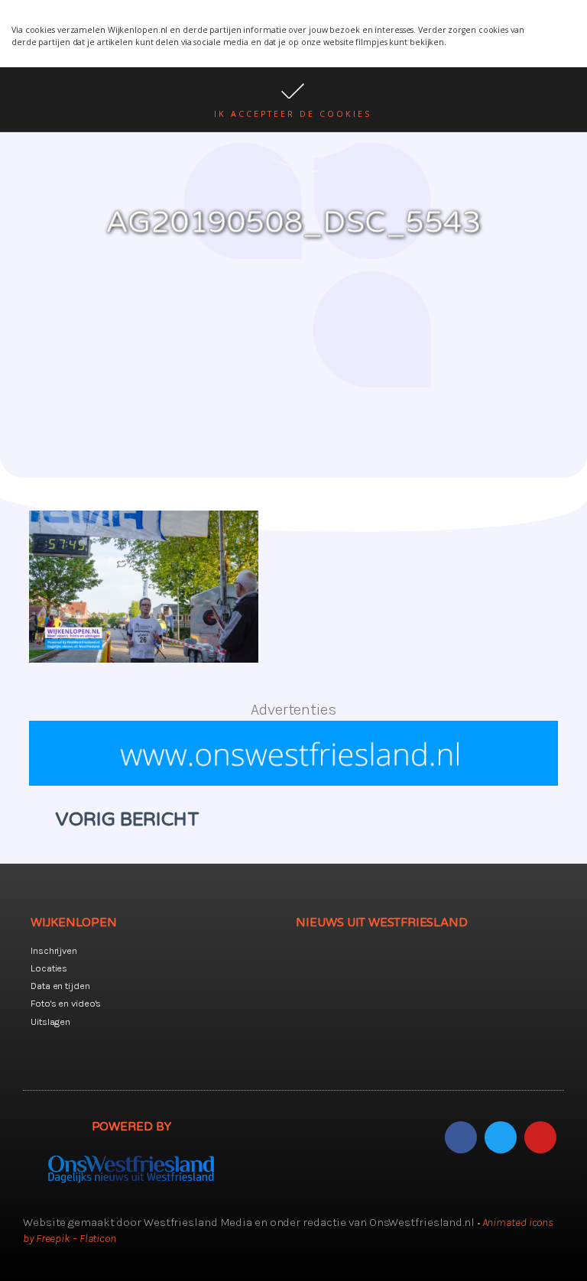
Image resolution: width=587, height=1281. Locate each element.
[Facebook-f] (461, 1137)
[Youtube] (540, 1137)
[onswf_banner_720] (293, 781)
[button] (293, 99)
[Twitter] (501, 1137)
